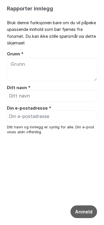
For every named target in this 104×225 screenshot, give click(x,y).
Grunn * (15, 54)
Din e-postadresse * (29, 108)
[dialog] (52, 79)
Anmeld (83, 212)
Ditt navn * (18, 87)
